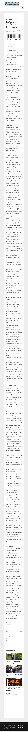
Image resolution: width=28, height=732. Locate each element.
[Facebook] (21, 725)
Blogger (9, 728)
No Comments (12, 31)
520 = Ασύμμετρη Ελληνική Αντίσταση (12, 23)
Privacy (10, 727)
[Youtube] (23, 727)
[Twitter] (23, 725)
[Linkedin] (21, 727)
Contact (5, 728)
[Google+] (18, 727)
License (13, 727)
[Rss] (18, 725)
